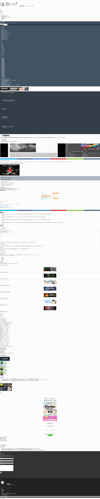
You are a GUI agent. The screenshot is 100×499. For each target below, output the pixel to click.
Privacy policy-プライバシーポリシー (7, 494)
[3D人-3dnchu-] (10, 484)
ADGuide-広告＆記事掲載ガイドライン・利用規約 (9, 493)
